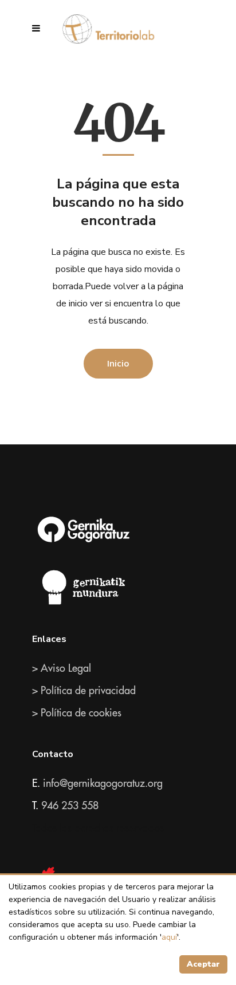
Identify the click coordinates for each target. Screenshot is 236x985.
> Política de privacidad (84, 690)
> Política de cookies (76, 713)
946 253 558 (70, 806)
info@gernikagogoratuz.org (103, 783)
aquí (169, 937)
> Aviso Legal (61, 668)
